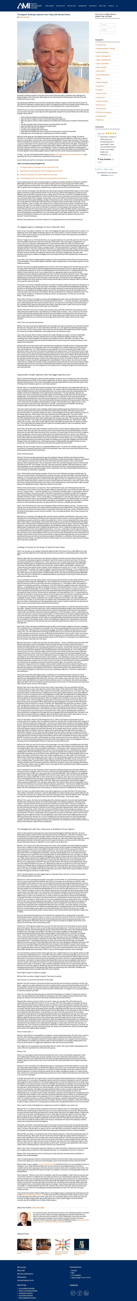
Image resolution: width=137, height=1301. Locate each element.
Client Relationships (103, 75)
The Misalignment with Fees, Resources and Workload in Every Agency (43, 178)
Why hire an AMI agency (25, 1273)
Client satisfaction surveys (27, 1298)
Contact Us (74, 1285)
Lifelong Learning (102, 101)
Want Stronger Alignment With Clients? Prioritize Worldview (62, 1253)
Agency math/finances (103, 60)
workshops (61, 1222)
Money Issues (100, 105)
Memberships (21, 1277)
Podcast (74, 1270)
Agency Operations (102, 63)
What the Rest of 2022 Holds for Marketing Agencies (80, 1253)
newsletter (77, 1275)
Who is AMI (21, 1270)
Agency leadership (102, 52)
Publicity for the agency (104, 112)
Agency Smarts (101, 67)
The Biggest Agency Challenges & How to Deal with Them (39, 167)
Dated (98, 78)
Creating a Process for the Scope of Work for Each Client (38, 174)
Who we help (21, 1267)
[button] (116, 5)
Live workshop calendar (26, 1288)
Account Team (101, 45)
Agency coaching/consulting (28, 1290)
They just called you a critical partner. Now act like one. (42, 1253)
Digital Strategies (102, 82)
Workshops (100, 120)
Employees (100, 86)
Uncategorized (101, 116)
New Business (101, 108)
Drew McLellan (24, 17)
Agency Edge (75, 1277)
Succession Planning (26, 1295)
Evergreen (99, 90)
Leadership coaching (26, 1293)
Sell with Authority (23, 1280)
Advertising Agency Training (105, 48)
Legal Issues (100, 97)
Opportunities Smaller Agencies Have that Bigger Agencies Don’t (41, 171)
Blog (72, 1273)
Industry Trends (101, 93)
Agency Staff (100, 71)
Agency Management (103, 56)
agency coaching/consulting (47, 1222)
